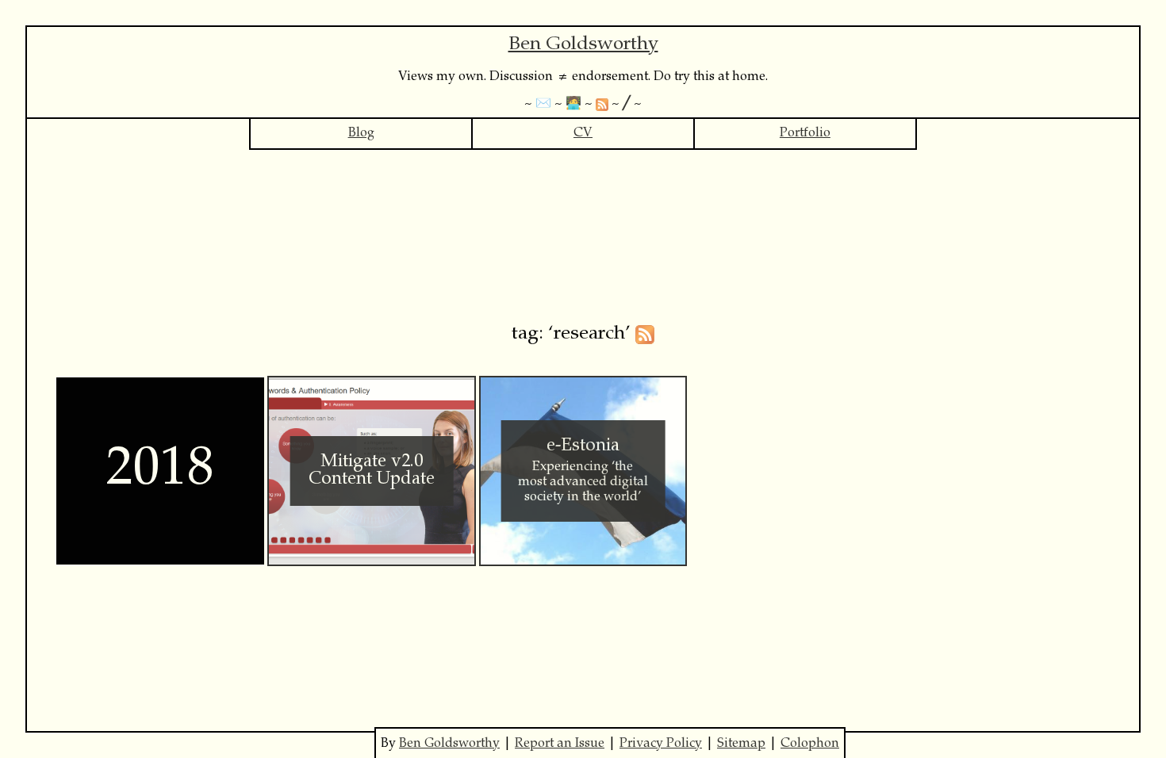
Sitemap (741, 743)
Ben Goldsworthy (583, 45)
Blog (361, 133)
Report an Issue (559, 743)
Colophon (810, 743)
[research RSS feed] (644, 334)
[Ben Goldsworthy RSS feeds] (602, 104)
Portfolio (805, 133)
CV (583, 133)
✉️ (543, 104)
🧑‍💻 (573, 104)
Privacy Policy (660, 743)
